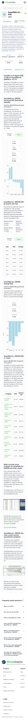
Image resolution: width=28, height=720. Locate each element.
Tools (4, 687)
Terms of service (7, 710)
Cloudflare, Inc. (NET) (8, 437)
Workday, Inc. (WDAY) (7, 432)
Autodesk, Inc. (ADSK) (7, 426)
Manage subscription (8, 691)
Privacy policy (7, 706)
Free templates (7, 683)
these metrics (14, 516)
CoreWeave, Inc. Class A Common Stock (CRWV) (8, 407)
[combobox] (14, 8)
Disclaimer (6, 713)
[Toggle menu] (25, 2)
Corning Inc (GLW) (7, 450)
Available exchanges (8, 679)
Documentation (7, 672)
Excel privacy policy (8, 702)
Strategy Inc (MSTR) (7, 399)
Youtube (22, 675)
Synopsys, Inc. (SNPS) (8, 421)
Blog (21, 672)
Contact (22, 687)
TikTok (22, 679)
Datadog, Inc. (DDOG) (7, 456)
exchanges (7, 523)
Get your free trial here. (10, 527)
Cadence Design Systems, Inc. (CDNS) (8, 414)
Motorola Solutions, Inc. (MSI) (7, 444)
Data (4, 675)
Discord (22, 683)
